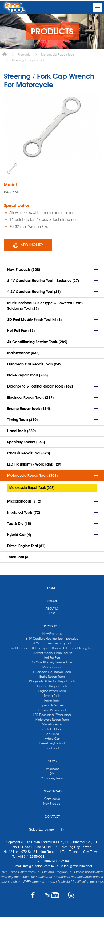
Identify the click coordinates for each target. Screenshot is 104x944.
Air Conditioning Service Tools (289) (37, 342)
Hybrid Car (52, 739)
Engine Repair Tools (52, 691)
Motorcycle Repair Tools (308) (32, 475)
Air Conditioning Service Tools (52, 662)
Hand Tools (52, 700)
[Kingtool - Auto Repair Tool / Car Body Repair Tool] (14, 7)
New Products (52, 634)
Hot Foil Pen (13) (21, 331)
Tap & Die (52, 734)
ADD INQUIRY (32, 245)
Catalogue (52, 799)
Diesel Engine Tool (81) (26, 546)
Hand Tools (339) (21, 431)
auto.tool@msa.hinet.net (74, 866)
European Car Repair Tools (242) (34, 364)
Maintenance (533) (23, 353)
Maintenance (52, 667)
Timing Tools (52, 696)
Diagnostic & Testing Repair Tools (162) (40, 386)
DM (52, 773)
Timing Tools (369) (22, 420)
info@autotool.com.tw (39, 866)
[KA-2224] (12, 168)
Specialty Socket (52, 705)
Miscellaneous (52, 724)
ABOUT (52, 601)
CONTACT (52, 816)
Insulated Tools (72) (23, 512)
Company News (52, 778)
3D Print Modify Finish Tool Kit (52, 653)
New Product (52, 803)
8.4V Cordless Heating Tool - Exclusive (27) (43, 280)
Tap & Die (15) (19, 523)
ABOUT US (52, 608)
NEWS (52, 761)
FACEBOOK (33, 895)
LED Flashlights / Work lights (52, 715)
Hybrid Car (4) (19, 535)
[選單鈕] (97, 7)
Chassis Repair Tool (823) (28, 453)
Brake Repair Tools (52, 677)
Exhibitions (52, 769)
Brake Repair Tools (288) (27, 375)
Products (24, 54)
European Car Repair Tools (52, 672)
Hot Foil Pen (52, 657)
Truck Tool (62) (19, 557)
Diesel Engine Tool (52, 743)
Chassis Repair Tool (52, 710)
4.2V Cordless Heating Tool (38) (34, 292)
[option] (12, 168)
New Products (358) (23, 269)
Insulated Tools (52, 729)
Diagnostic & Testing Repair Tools (52, 681)
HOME (52, 588)
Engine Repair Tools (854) (28, 408)
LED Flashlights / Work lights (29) (34, 464)
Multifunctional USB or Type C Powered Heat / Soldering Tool (52, 648)
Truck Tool (52, 748)
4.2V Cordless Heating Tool (52, 643)
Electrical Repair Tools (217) (30, 397)
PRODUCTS (52, 626)
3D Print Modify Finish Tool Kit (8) (34, 319)
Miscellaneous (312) (24, 501)
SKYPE (71, 895)
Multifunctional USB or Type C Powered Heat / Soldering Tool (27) (45, 306)
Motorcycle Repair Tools (57, 54)
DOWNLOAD (52, 791)
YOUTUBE (52, 895)
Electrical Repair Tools (52, 686)
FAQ (52, 613)
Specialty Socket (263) (26, 442)
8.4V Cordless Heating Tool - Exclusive (52, 638)
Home (4, 54)
